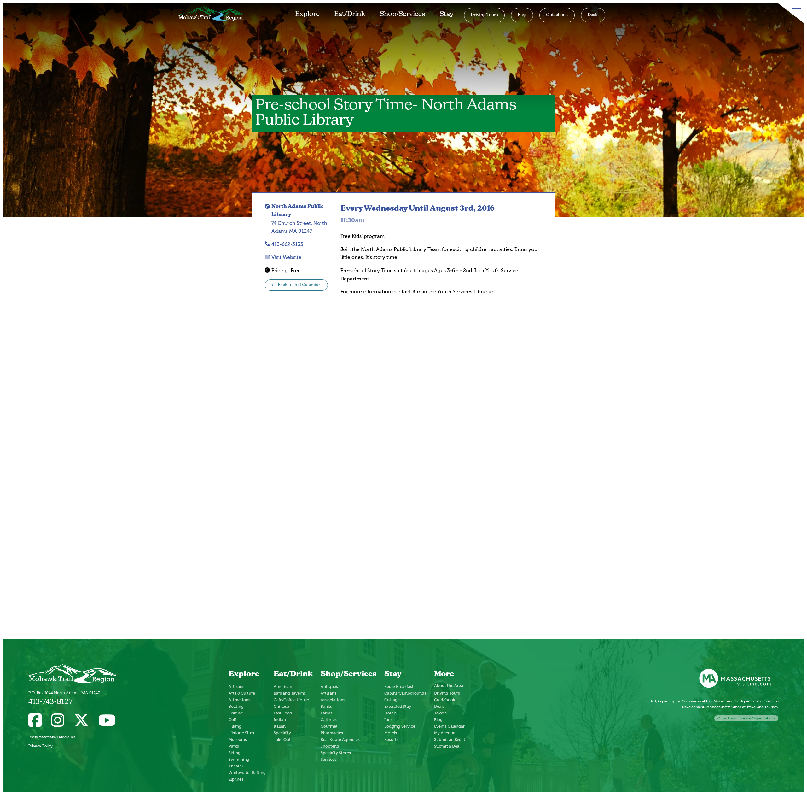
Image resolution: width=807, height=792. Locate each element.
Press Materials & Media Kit (51, 737)
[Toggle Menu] (795, 8)
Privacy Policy (40, 746)
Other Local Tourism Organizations (746, 718)
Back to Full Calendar (299, 285)
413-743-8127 (50, 702)
